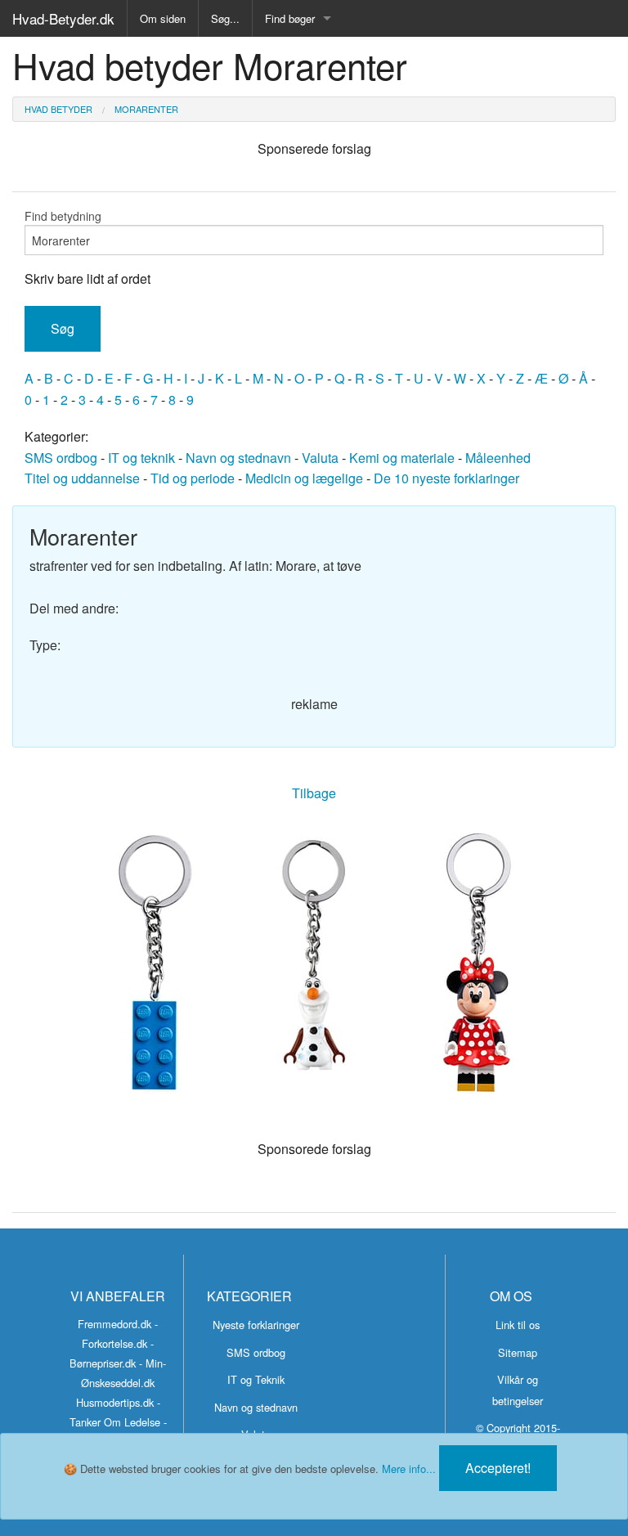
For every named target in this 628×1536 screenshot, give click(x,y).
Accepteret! (498, 1467)
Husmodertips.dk (115, 1402)
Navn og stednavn (238, 457)
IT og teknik (141, 457)
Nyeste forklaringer (256, 1324)
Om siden (163, 18)
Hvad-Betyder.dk (63, 18)
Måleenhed (498, 457)
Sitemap (517, 1352)
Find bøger (290, 18)
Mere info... (409, 1468)
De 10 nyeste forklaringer (446, 478)
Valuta (320, 457)
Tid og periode (192, 478)
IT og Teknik (256, 1379)
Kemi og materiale (402, 457)
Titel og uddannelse (82, 478)
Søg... (225, 18)
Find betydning (63, 216)
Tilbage (314, 793)
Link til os (518, 1324)
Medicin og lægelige (304, 478)
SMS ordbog (61, 457)
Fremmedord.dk (114, 1324)
